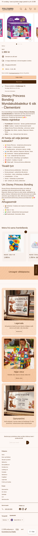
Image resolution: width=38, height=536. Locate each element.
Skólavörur (4, 474)
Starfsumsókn (5, 499)
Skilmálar (4, 494)
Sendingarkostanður (14, 73)
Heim (3, 454)
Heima (3, 45)
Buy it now (19, 82)
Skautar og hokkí (6, 459)
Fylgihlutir (4, 477)
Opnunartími (5, 489)
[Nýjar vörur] (19, 354)
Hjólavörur (4, 462)
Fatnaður (4, 472)
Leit (3, 496)
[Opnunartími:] (19, 400)
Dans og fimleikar (6, 457)
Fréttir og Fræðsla (6, 482)
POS (17, 529)
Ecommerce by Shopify (9, 531)
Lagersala (4, 479)
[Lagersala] (19, 305)
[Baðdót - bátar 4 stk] (14, 246)
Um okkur (4, 491)
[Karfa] (30, 9)
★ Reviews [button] (36, 270)
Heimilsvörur (5, 467)
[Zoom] (30, 39)
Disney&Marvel (5, 464)
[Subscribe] (27, 442)
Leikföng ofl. (5, 469)
